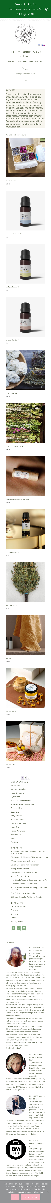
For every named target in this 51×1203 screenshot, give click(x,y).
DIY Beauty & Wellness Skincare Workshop (29, 857)
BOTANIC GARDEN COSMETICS (25, 34)
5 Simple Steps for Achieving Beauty (26, 897)
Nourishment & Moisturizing (22, 804)
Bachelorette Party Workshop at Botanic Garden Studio (28, 852)
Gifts (13, 838)
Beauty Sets (16, 835)
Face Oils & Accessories (21, 800)
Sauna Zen (15, 785)
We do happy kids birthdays (23, 861)
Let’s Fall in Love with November (25, 865)
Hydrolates (15, 797)
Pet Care (14, 842)
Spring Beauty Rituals (20, 869)
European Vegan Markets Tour (24, 884)
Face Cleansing (17, 793)
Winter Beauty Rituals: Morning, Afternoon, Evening (29, 888)
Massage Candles (18, 789)
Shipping (14, 914)
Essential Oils (16, 808)
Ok (15, 1197)
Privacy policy (30, 1197)
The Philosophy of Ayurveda (23, 893)
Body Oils (15, 812)
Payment (14, 910)
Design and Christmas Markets (24, 872)
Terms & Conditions (19, 906)
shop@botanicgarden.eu (25, 74)
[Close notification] (46, 9)
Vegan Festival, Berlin (20, 876)
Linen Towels (16, 827)
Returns (14, 918)
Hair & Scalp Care (18, 823)
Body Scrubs (16, 816)
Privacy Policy (17, 921)
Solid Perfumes (17, 819)
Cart (26, 69)
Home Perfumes (18, 831)
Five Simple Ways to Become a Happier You (30, 880)
